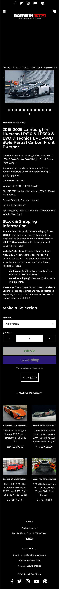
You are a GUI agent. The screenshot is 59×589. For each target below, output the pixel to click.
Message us (29, 377)
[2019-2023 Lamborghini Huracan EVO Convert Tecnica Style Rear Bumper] (44, 466)
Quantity (7, 332)
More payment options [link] (29, 368)
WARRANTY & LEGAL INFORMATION (29, 533)
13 (29, 114)
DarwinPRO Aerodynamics (14, 425)
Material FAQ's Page (12, 214)
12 (50, 110)
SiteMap (29, 538)
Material (7, 317)
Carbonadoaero (29, 528)
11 (46, 110)
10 (43, 110)
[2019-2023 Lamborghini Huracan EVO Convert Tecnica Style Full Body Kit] (15, 413)
